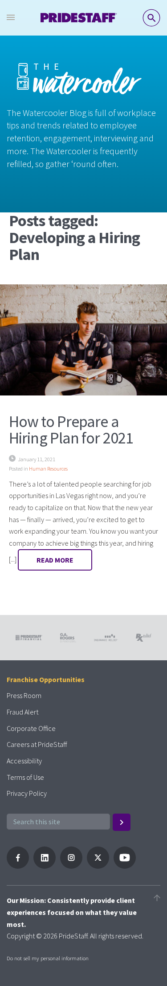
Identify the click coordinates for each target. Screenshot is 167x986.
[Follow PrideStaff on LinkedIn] (44, 866)
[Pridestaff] (79, 18)
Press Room (24, 695)
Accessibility (24, 760)
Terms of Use (25, 777)
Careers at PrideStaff (37, 744)
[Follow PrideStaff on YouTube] (125, 866)
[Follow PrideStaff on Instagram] (71, 866)
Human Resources (48, 468)
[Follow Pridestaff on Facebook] (18, 866)
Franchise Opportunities (46, 679)
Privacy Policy (27, 793)
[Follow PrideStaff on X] (98, 866)
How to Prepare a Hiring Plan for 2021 (71, 429)
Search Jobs (151, 18)
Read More (55, 559)
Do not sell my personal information (48, 958)
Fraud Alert (22, 711)
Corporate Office (31, 728)
